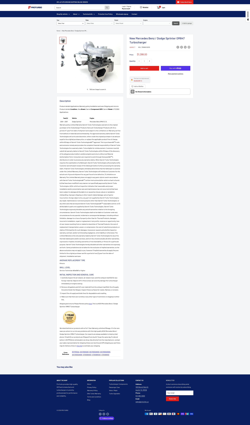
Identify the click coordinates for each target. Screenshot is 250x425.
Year (58, 20)
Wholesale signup (122, 14)
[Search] (107, 7)
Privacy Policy (91, 387)
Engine (145, 20)
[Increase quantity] (149, 61)
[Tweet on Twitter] (185, 47)
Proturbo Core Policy (105, 14)
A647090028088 (77, 355)
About (75, 14)
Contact (134, 14)
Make (87, 20)
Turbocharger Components (118, 384)
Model (116, 20)
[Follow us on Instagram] (104, 414)
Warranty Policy (92, 390)
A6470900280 (84, 352)
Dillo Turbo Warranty (94, 393)
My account (126, 9)
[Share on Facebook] (177, 47)
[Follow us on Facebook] (100, 414)
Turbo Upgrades (114, 393)
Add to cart (144, 68)
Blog (88, 400)
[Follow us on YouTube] (107, 414)
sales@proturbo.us (142, 402)
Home (58, 31)
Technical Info (88, 14)
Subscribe (172, 399)
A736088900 (105, 355)
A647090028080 (105, 352)
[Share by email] (189, 47)
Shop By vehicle (62, 14)
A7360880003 (87, 355)
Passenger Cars (114, 387)
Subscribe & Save (186, 2)
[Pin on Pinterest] (181, 47)
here (90, 303)
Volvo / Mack (113, 390)
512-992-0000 (140, 396)
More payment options (175, 74)
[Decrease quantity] (139, 61)
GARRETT (132, 47)
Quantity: (132, 61)
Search (176, 23)
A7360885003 (96, 355)
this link (79, 346)
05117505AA (75, 352)
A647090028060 (94, 352)
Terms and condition (94, 397)
